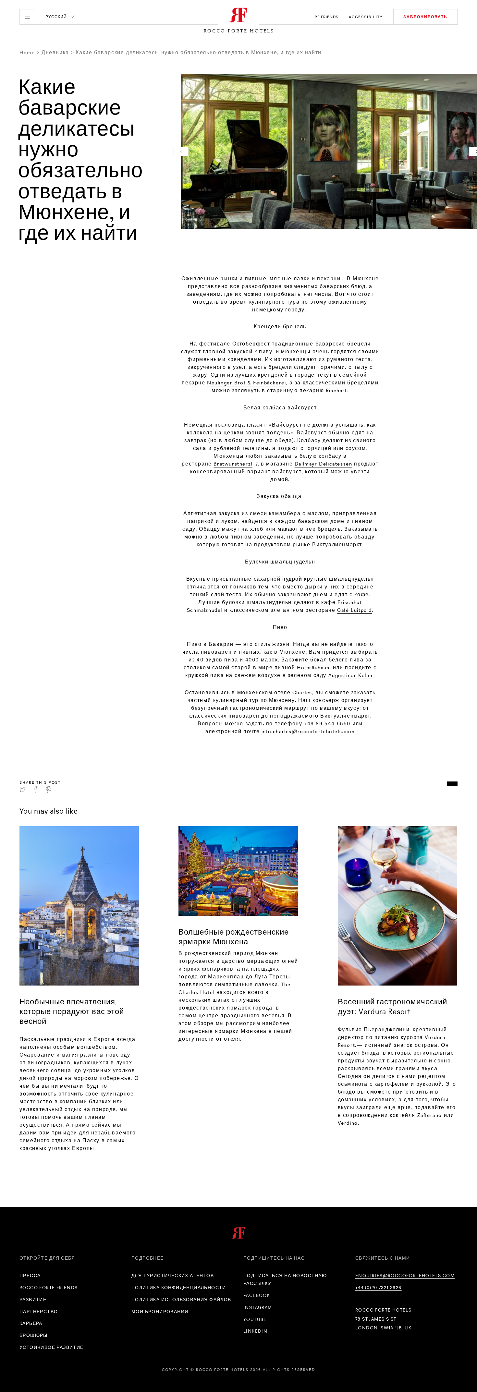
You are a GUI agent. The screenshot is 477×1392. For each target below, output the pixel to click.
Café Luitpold (354, 610)
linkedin (255, 1331)
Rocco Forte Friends (48, 1287)
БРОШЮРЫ (33, 1335)
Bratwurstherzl (233, 464)
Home (27, 52)
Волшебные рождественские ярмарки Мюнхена (233, 936)
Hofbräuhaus (313, 667)
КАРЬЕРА (31, 1323)
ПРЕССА (30, 1275)
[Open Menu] (27, 17)
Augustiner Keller (350, 675)
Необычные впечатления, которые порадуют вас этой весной (71, 1011)
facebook (256, 1295)
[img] (79, 906)
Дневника (55, 52)
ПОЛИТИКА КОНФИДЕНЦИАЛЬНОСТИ (178, 1287)
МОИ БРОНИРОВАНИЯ (159, 1311)
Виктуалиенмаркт (337, 544)
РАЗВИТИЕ (32, 1299)
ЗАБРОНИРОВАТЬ (425, 17)
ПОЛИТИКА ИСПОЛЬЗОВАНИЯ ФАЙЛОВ (181, 1299)
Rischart (336, 390)
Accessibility (366, 17)
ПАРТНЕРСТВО (38, 1311)
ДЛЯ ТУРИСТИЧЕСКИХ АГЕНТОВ (172, 1275)
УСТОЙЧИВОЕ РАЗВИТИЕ (51, 1347)
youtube (255, 1319)
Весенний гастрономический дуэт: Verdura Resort (392, 1006)
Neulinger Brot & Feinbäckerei (246, 383)
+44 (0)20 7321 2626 (378, 1287)
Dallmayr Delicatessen (323, 464)
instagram (257, 1307)
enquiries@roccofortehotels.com (405, 1275)
